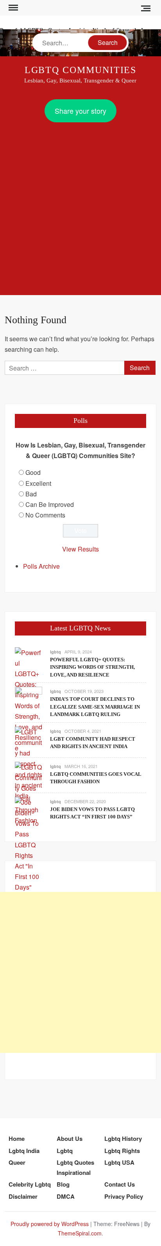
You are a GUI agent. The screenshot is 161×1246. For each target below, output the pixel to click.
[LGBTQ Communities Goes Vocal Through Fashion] (28, 792)
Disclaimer (23, 1196)
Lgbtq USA (119, 1162)
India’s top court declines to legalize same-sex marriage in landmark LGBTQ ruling (95, 706)
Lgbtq (65, 1150)
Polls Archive (41, 566)
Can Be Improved (49, 504)
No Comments (45, 514)
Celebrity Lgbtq (30, 1184)
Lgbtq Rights (122, 1150)
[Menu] (12, 8)
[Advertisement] (80, 206)
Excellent (38, 483)
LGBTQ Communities (81, 70)
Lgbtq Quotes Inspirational (75, 1167)
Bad (31, 493)
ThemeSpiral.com (80, 1233)
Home (17, 1138)
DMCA (66, 1196)
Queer (17, 1162)
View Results (80, 548)
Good (33, 472)
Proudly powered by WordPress (50, 1224)
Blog (63, 1184)
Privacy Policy (123, 1196)
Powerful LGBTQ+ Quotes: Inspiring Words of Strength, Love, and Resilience (92, 667)
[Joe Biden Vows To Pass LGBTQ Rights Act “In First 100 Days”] (28, 843)
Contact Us (119, 1184)
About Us (69, 1138)
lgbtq (55, 652)
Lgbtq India (24, 1150)
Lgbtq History (123, 1138)
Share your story (80, 111)
